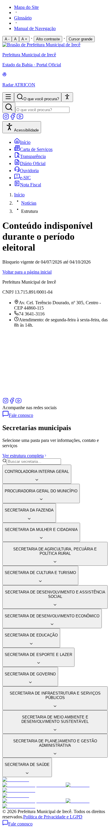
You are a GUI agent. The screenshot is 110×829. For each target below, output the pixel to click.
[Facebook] (12, 118)
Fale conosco (21, 415)
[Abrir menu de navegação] (8, 97)
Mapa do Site (26, 7)
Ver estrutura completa (23, 455)
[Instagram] (5, 118)
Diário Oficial (32, 163)
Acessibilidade (26, 130)
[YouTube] (19, 118)
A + (24, 39)
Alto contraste (48, 39)
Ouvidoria (29, 170)
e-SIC (25, 177)
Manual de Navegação (35, 28)
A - (7, 39)
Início (25, 142)
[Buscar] (8, 107)
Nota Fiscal (30, 184)
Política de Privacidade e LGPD (52, 816)
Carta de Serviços (36, 149)
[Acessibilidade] (67, 97)
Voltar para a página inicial (27, 271)
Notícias (28, 202)
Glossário (23, 17)
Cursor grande (80, 39)
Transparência (33, 156)
